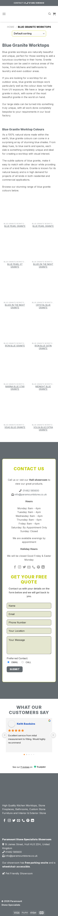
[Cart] (54, 14)
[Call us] (33, 567)
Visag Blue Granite (14, 427)
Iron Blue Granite (15, 346)
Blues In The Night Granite (43, 265)
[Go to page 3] (31, 754)
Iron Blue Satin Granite (43, 347)
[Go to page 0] (24, 754)
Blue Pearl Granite (14, 226)
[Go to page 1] (26, 754)
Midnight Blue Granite (43, 387)
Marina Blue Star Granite (15, 387)
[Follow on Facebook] (15, 567)
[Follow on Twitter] (24, 567)
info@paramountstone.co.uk (30, 494)
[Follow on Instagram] (19, 567)
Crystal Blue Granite (43, 306)
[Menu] (4, 13)
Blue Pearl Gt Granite (15, 265)
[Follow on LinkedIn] (43, 567)
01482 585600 (36, 3)
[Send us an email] (28, 567)
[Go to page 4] (33, 754)
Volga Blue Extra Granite (43, 428)
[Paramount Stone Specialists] (29, 14)
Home (10, 26)
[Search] (49, 14)
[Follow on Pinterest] (38, 567)
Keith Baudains (26, 723)
